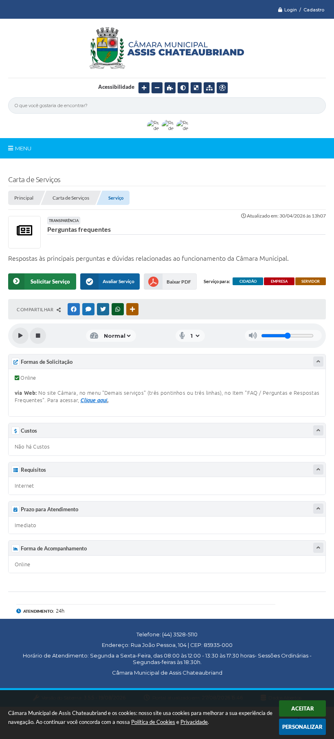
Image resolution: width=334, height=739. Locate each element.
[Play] (20, 336)
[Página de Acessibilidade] (222, 87)
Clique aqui (93, 400)
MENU (23, 148)
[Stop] (38, 336)
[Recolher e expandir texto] (318, 361)
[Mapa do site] (209, 87)
